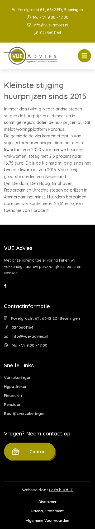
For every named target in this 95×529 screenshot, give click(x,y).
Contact (38, 451)
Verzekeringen (17, 377)
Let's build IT (61, 489)
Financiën (13, 395)
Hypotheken (15, 386)
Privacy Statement (47, 511)
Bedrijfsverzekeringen (25, 413)
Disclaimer (48, 501)
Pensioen (12, 404)
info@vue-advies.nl (50, 24)
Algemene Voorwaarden (47, 520)
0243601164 (50, 32)
